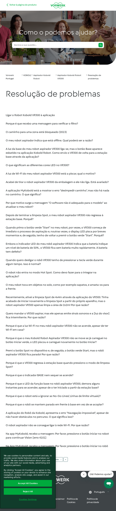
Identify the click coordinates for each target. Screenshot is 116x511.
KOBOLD (27, 75)
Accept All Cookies (28, 483)
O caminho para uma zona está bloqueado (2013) (36, 132)
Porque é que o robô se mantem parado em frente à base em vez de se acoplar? (54, 404)
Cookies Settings (28, 499)
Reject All (28, 491)
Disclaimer (58, 499)
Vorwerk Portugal (10, 77)
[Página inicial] (58, 5)
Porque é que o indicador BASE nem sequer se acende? (39, 375)
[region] (28, 478)
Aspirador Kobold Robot (41, 77)
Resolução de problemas (94, 77)
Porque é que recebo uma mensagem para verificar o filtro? (42, 123)
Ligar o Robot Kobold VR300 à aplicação (30, 115)
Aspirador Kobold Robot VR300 (69, 77)
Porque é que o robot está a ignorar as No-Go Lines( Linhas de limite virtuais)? (53, 396)
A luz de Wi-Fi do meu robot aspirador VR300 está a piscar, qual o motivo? (50, 173)
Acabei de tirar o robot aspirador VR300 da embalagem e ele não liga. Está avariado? (57, 182)
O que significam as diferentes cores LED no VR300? (37, 165)
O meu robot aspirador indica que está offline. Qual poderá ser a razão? (49, 140)
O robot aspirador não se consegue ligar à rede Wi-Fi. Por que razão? (47, 425)
